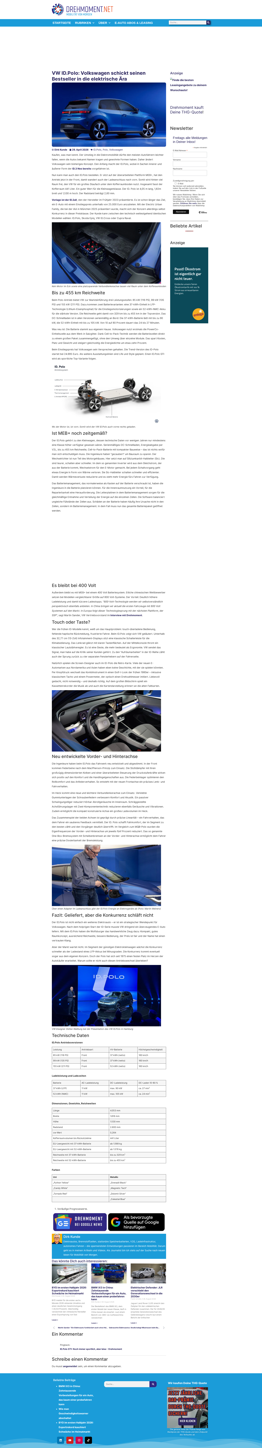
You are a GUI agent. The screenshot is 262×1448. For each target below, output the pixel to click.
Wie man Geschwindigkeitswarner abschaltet (73, 1413)
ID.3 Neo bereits (82, 168)
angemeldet (70, 1366)
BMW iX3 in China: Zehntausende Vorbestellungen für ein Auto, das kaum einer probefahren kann (108, 1293)
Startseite (62, 23)
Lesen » (55, 1320)
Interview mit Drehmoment (126, 615)
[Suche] (208, 22)
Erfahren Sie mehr (188, 203)
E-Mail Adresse (180, 150)
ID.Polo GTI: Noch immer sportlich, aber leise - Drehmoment (91, 1349)
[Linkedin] (60, 1440)
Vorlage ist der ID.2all (64, 199)
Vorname (177, 160)
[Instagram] (79, 1440)
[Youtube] (69, 1440)
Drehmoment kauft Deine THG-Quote (187, 109)
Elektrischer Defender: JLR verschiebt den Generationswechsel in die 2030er (147, 1292)
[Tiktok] (88, 1440)
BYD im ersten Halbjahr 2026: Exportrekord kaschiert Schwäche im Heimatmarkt (69, 1290)
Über (103, 23)
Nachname (177, 169)
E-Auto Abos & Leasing (134, 23)
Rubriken (83, 23)
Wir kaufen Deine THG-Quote (187, 1383)
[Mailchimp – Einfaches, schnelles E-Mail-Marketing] (203, 214)
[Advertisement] (131, 47)
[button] (55, 547)
